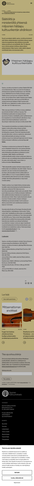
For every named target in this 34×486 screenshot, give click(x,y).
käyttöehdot (4, 384)
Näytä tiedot (17, 482)
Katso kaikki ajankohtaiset (9, 299)
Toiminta (4, 426)
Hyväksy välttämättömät (17, 478)
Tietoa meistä (5, 431)
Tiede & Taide (5, 437)
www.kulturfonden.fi (11, 229)
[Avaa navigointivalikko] (31, 3)
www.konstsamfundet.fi (8, 231)
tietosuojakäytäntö (24, 382)
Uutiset (9, 11)
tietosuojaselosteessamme (9, 366)
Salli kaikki (17, 472)
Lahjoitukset (5, 429)
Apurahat (4, 424)
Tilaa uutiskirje (6, 379)
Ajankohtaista (5, 434)
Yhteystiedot (5, 439)
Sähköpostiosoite (6, 370)
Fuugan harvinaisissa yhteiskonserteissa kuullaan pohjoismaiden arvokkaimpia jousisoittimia (10, 335)
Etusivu (3, 11)
